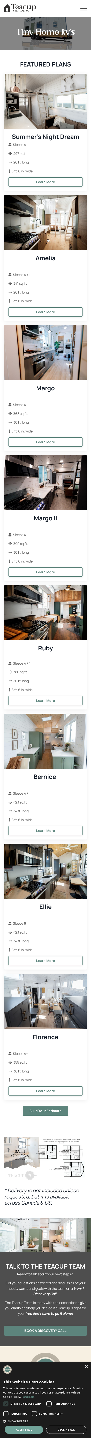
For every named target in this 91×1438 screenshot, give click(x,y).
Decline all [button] (66, 1429)
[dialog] (45, 1400)
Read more (28, 1397)
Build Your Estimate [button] (45, 1110)
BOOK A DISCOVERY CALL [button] (45, 1330)
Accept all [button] (24, 1429)
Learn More (45, 182)
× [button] (86, 1366)
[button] (45, 1421)
